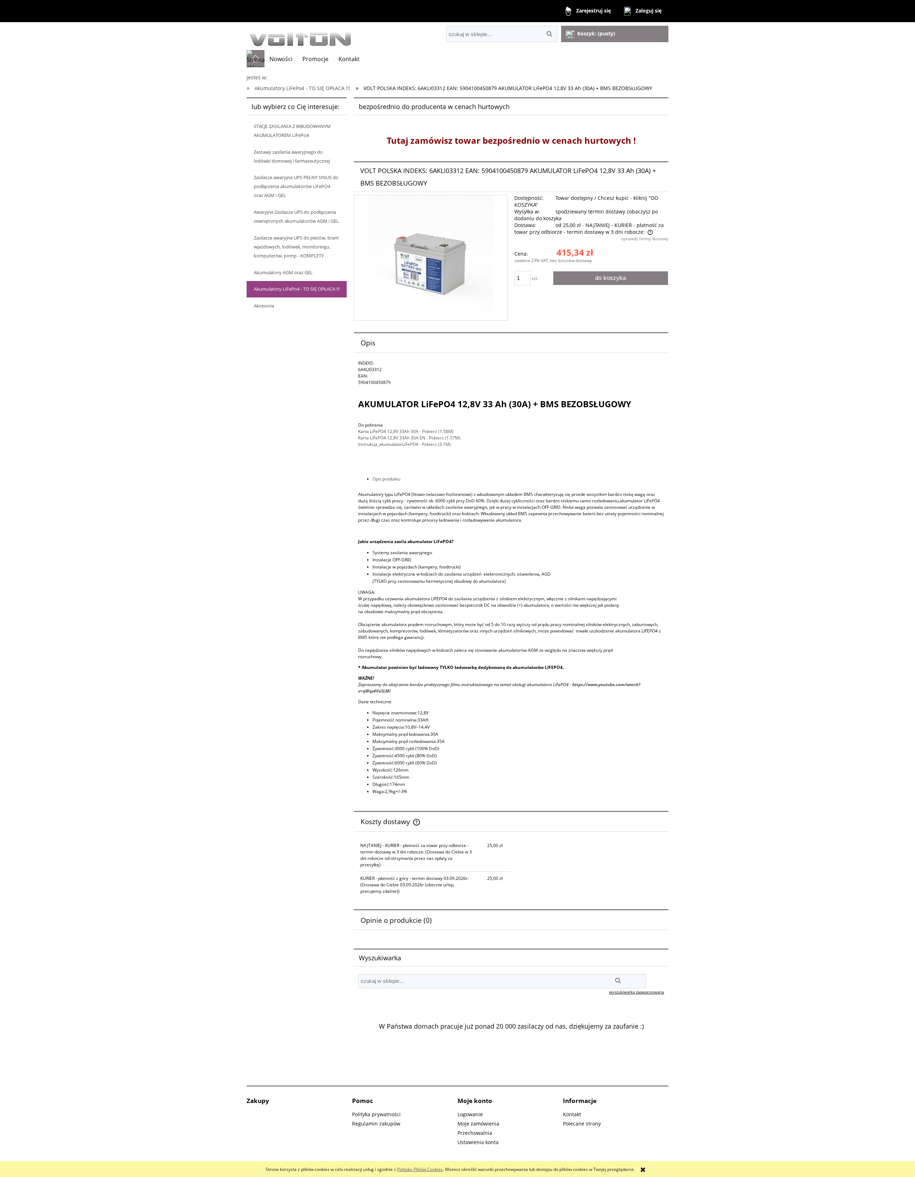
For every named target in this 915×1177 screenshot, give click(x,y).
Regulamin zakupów (376, 1123)
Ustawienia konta (478, 1142)
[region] (511, 1046)
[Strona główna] (300, 36)
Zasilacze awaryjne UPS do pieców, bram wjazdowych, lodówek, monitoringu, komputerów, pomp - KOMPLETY (296, 247)
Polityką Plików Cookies (420, 1169)
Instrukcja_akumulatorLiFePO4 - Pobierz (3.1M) (404, 444)
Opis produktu (386, 479)
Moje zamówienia (478, 1123)
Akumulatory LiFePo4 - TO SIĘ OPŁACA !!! (297, 289)
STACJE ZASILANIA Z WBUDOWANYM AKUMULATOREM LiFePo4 (292, 130)
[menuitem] (280, 59)
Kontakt (572, 1114)
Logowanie (470, 1114)
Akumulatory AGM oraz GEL (283, 272)
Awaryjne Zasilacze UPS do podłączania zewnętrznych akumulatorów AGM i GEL (296, 216)
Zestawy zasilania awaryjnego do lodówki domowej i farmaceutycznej (292, 156)
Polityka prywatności (376, 1114)
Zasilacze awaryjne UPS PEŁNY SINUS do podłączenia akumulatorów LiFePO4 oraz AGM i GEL (296, 186)
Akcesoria (264, 305)
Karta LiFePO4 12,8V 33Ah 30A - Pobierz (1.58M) (406, 431)
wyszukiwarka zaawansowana (636, 992)
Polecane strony (582, 1123)
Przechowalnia (475, 1132)
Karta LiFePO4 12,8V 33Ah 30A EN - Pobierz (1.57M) (409, 438)
